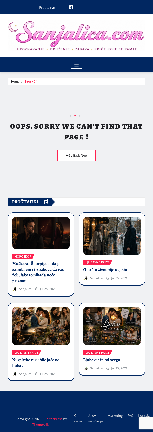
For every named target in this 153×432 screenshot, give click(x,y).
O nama (78, 418)
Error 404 (30, 81)
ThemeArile (41, 424)
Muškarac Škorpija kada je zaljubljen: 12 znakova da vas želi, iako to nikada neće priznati (38, 272)
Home (15, 81)
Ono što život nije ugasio (105, 270)
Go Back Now (77, 155)
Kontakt (144, 415)
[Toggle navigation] (76, 65)
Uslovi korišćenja (95, 418)
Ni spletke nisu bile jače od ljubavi (36, 363)
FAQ (130, 415)
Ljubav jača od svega (101, 360)
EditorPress (53, 419)
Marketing (115, 415)
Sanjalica (25, 289)
